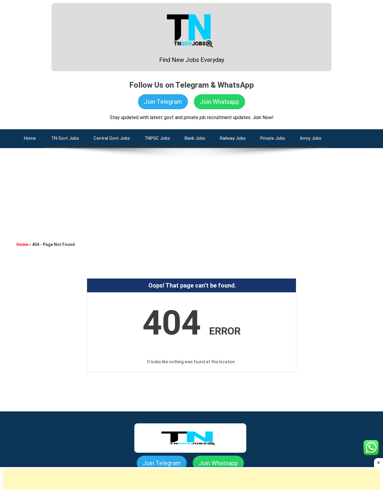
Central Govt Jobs (112, 138)
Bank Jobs (195, 138)
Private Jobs (272, 138)
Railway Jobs (233, 138)
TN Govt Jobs (65, 138)
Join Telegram (163, 101)
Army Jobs (310, 138)
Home (22, 244)
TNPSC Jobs (157, 138)
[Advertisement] (191, 190)
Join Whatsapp (219, 101)
